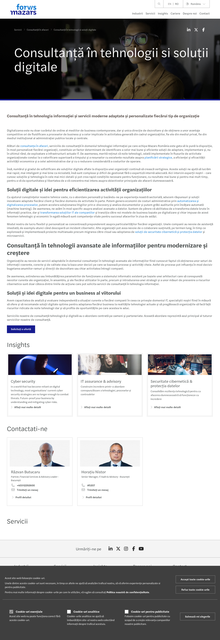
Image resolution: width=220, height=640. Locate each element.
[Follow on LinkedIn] (110, 549)
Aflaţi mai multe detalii (27, 407)
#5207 (91, 485)
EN (169, 4)
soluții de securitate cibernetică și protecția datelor (169, 232)
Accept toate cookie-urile (195, 579)
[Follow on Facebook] (133, 549)
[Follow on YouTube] (141, 549)
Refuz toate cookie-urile (195, 589)
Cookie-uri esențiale (29, 611)
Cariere (175, 13)
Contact (204, 13)
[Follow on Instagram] (126, 549)
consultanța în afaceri (34, 146)
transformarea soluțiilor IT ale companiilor (67, 212)
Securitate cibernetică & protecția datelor (171, 383)
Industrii (137, 13)
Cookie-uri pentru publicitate (150, 611)
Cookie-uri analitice (86, 611)
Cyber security (23, 381)
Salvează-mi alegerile (197, 616)
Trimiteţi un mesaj (27, 490)
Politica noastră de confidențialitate (128, 592)
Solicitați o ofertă (21, 329)
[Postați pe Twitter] (196, 30)
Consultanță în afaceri (38, 29)
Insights (163, 13)
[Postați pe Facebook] (203, 30)
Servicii (150, 13)
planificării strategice (158, 157)
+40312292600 (25, 485)
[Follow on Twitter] (118, 549)
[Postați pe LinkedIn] (188, 30)
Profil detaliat (23, 497)
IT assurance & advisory (101, 381)
